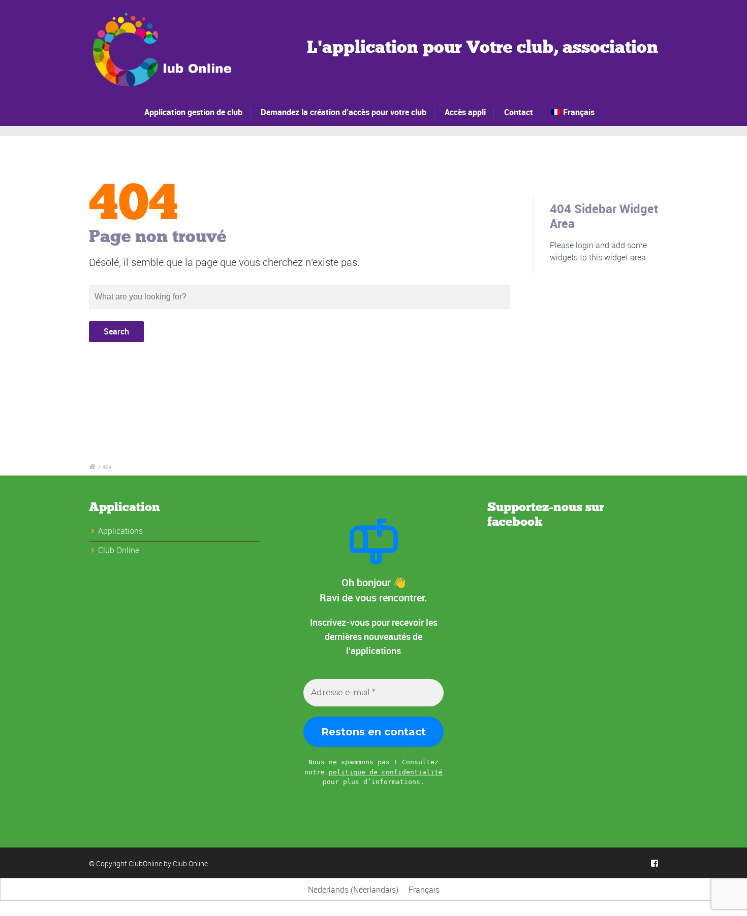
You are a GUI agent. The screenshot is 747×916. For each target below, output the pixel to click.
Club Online (190, 863)
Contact (518, 112)
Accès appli (465, 112)
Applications (120, 530)
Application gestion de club (193, 112)
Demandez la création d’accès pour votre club (343, 112)
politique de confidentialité (386, 772)
